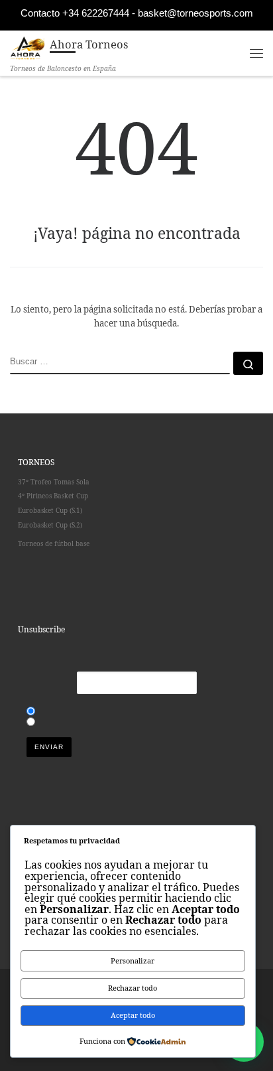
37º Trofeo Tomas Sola (53, 481)
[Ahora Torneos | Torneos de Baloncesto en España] (27, 46)
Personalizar (132, 960)
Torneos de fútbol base (53, 543)
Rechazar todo (132, 988)
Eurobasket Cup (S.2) (52, 525)
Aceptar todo (133, 1015)
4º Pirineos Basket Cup (53, 495)
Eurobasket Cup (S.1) (50, 510)
